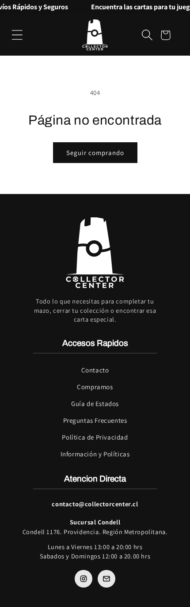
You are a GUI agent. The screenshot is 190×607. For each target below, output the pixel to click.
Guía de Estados (95, 403)
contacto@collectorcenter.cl (95, 504)
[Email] (106, 579)
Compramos (95, 387)
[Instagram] (83, 579)
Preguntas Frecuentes (95, 420)
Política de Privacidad (95, 437)
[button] (17, 35)
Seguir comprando (95, 152)
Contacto (95, 370)
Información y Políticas (95, 454)
